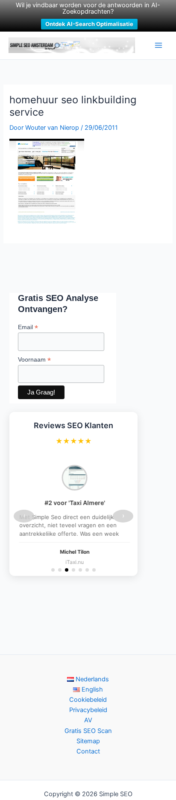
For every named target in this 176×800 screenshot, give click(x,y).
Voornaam (34, 360)
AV (88, 720)
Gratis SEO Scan (88, 731)
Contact (88, 751)
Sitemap (88, 741)
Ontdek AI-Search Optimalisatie (89, 23)
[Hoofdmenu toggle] (158, 45)
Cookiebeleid (88, 700)
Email (28, 327)
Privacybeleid (88, 710)
